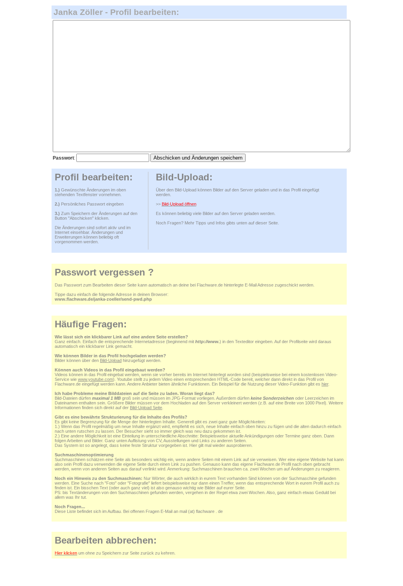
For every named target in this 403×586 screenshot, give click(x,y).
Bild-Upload (111, 360)
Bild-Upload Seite (146, 407)
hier (325, 384)
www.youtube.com (95, 379)
